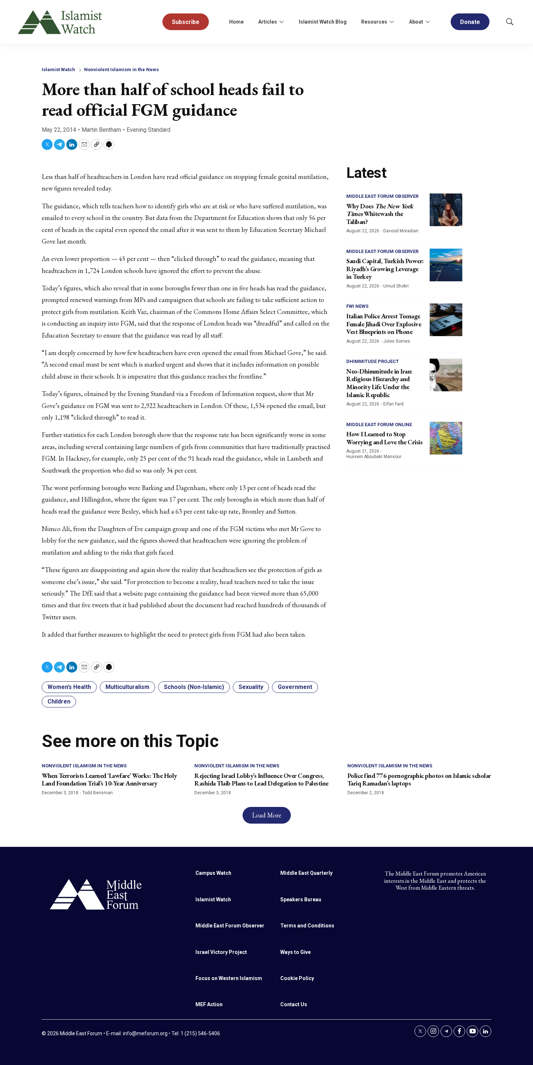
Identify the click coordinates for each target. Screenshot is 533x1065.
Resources (374, 22)
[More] (281, 22)
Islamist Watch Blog (323, 22)
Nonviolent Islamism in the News (121, 69)
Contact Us (293, 1004)
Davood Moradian (400, 230)
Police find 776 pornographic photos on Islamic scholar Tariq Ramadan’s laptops (419, 779)
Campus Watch (213, 873)
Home (236, 22)
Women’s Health (69, 687)
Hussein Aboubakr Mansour (373, 456)
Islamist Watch (58, 69)
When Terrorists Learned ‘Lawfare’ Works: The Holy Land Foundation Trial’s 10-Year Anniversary (109, 779)
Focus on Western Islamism (228, 978)
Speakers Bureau (300, 899)
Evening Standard (148, 129)
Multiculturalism (127, 687)
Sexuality (251, 687)
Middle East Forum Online (379, 424)
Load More (266, 815)
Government (295, 687)
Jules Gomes (396, 341)
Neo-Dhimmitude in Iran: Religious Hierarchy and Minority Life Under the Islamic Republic (379, 383)
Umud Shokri (396, 286)
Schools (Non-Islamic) (194, 687)
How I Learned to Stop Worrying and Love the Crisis (384, 438)
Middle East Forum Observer (382, 196)
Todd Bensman (97, 792)
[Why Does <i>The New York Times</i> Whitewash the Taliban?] (446, 209)
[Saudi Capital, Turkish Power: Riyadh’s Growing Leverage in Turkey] (446, 265)
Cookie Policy (297, 978)
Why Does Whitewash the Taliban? (379, 214)
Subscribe (185, 22)
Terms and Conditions (307, 926)
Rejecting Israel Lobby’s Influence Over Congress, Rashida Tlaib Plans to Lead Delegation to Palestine (261, 779)
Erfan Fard (393, 404)
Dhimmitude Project (372, 361)
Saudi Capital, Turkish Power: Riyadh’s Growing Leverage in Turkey (385, 269)
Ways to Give (295, 952)
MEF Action (209, 1004)
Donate (470, 22)
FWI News (357, 306)
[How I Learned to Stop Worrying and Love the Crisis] (446, 438)
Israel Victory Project (221, 952)
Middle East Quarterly (306, 873)
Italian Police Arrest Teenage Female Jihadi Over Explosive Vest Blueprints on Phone (383, 324)
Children (58, 701)
